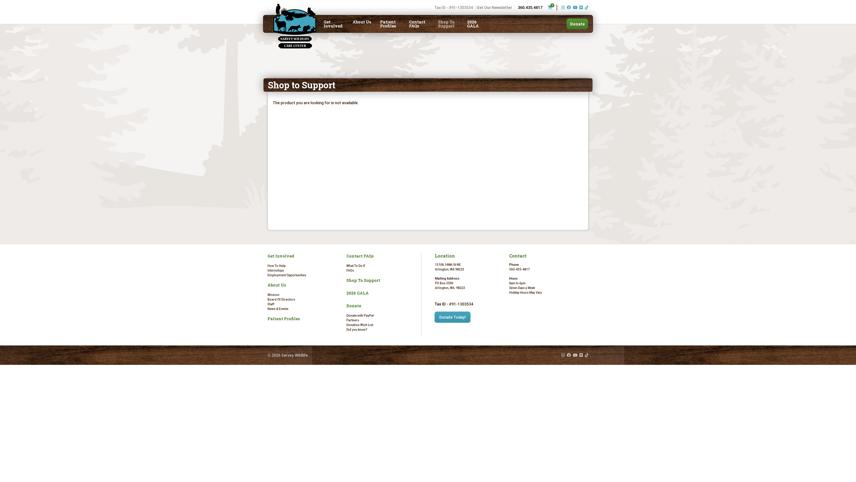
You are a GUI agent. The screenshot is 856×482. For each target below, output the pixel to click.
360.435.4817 (530, 7)
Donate (577, 24)
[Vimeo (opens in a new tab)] (580, 7)
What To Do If (355, 266)
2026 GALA (473, 24)
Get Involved (333, 24)
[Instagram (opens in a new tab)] (562, 7)
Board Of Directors (281, 299)
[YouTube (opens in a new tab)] (574, 7)
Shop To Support (446, 24)
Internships (276, 270)
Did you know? (356, 329)
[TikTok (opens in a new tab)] (586, 7)
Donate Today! (452, 317)
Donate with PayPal (360, 315)
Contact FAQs (417, 24)
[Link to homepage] (294, 26)
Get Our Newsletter (494, 7)
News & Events (278, 309)
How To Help (277, 266)
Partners (352, 320)
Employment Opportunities (287, 275)
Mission (273, 295)
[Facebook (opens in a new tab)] (568, 7)
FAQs (350, 270)
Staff (271, 304)
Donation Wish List (359, 325)
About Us (362, 22)
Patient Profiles (388, 24)
